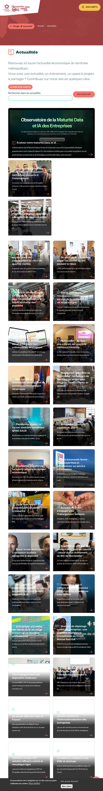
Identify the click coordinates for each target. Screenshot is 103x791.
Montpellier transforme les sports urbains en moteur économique (29, 469)
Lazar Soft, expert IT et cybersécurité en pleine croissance (27, 507)
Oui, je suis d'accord (69, 781)
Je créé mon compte (20, 87)
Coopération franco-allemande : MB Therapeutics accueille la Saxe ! (72, 673)
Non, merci (66, 786)
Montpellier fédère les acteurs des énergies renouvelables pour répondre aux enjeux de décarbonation (29, 212)
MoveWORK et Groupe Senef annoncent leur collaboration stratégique (27, 344)
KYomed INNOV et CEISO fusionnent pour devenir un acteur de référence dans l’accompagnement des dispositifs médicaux (28, 671)
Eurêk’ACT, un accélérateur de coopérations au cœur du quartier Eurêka (27, 259)
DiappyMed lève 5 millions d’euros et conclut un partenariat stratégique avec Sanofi (72, 589)
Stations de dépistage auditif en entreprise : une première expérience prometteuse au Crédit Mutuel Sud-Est (72, 633)
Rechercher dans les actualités (24, 92)
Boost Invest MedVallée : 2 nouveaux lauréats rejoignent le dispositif (28, 552)
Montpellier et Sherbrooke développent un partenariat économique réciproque (28, 384)
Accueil (40, 25)
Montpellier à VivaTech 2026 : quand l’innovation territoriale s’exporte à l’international (27, 173)
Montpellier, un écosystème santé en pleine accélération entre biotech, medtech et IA (28, 589)
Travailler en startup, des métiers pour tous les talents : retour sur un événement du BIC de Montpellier (74, 551)
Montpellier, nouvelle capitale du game (71, 426)
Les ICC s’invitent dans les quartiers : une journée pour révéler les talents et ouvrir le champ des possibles (27, 299)
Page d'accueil (22, 26)
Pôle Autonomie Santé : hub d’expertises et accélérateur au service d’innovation (72, 464)
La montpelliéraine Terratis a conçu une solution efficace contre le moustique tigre (27, 759)
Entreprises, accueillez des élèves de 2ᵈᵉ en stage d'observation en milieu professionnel (27, 631)
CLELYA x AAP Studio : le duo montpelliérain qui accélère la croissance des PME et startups (73, 756)
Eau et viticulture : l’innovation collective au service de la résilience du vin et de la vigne (72, 297)
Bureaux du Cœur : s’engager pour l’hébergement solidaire (71, 511)
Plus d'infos (34, 783)
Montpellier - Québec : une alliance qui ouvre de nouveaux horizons (72, 344)
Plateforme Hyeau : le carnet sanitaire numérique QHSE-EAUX (28, 427)
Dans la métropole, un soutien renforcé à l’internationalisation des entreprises (72, 717)
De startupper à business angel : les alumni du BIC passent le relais (73, 260)
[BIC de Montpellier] (16, 8)
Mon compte (91, 7)
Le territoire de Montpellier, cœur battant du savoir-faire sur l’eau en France (27, 714)
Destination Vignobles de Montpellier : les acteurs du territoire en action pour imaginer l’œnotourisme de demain (73, 379)
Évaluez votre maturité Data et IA (36, 142)
